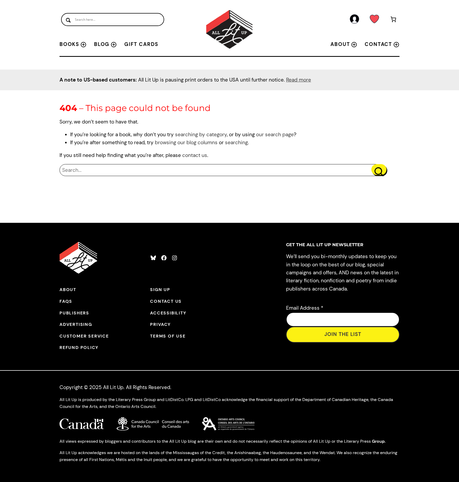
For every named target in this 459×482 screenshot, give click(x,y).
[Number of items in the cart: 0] (393, 20)
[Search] (378, 169)
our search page (275, 134)
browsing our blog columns (186, 142)
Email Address (304, 308)
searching (236, 142)
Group (378, 441)
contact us (194, 155)
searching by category (201, 134)
